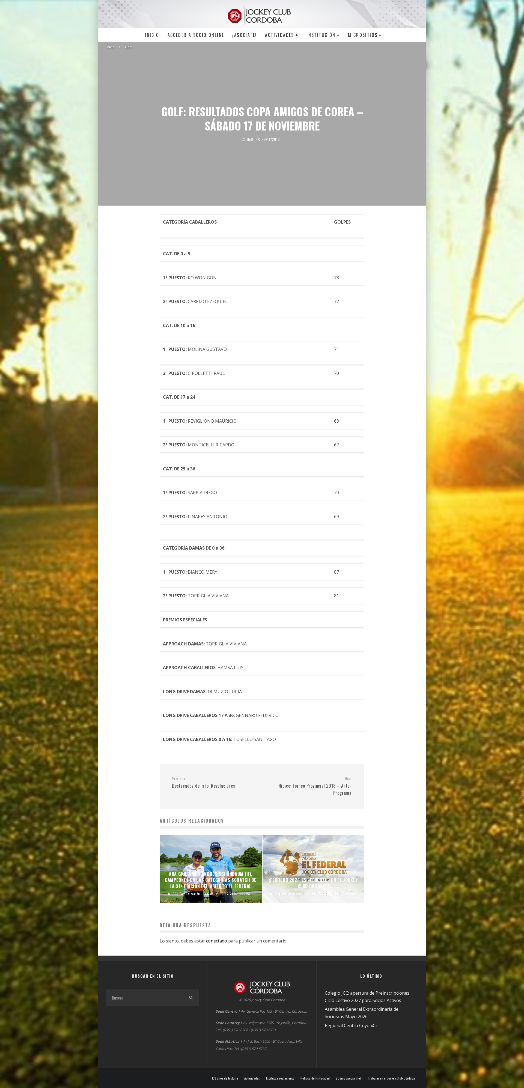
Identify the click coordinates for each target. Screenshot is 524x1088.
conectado (216, 941)
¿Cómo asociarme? (349, 1078)
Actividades (279, 35)
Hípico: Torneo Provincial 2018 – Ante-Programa (315, 786)
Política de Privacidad (315, 1078)
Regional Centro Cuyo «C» (351, 1025)
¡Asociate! (244, 35)
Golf (250, 139)
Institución (320, 35)
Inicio (152, 35)
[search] (191, 997)
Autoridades (252, 1078)
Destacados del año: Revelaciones (203, 782)
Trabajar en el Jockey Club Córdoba (391, 1078)
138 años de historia (225, 1078)
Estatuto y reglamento (280, 1078)
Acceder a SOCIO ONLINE (196, 35)
